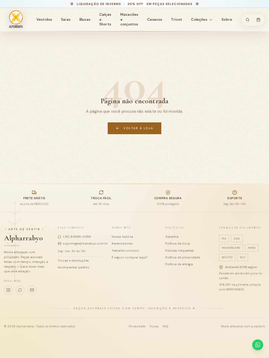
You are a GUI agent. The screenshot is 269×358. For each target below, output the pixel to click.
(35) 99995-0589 (77, 236)
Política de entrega (179, 264)
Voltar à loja (138, 128)
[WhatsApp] (20, 290)
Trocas (154, 326)
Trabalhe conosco (125, 250)
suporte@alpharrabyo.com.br (83, 243)
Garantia (171, 236)
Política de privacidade (182, 257)
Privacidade (137, 326)
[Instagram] (8, 290)
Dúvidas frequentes (179, 250)
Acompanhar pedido (73, 267)
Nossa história (122, 236)
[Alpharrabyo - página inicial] (16, 19)
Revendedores (122, 243)
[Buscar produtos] (247, 19)
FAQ (165, 326)
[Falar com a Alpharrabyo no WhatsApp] (257, 344)
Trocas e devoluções (73, 260)
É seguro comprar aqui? (130, 257)
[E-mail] (32, 290)
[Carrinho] (258, 19)
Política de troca (177, 243)
